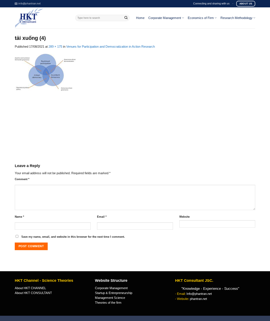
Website (184, 216)
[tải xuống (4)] (45, 72)
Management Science (110, 297)
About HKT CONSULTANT (33, 293)
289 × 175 (55, 46)
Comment (22, 179)
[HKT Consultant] (42, 17)
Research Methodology (236, 18)
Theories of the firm (108, 302)
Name (19, 216)
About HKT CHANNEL (30, 288)
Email (102, 216)
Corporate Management (164, 18)
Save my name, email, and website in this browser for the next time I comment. (73, 236)
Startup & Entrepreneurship (113, 293)
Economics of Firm (201, 18)
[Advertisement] (135, 126)
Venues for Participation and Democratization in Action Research (110, 46)
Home (140, 18)
